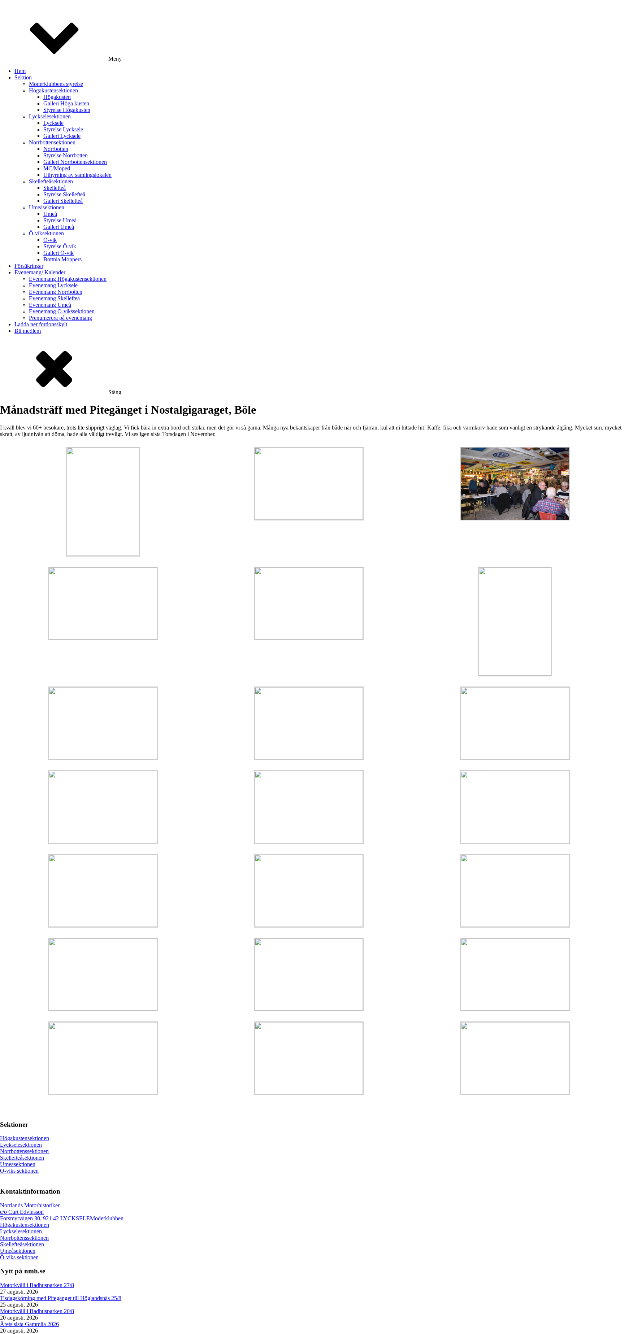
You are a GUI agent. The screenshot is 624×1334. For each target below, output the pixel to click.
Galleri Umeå (58, 227)
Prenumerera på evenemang (60, 318)
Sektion (23, 77)
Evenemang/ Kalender (39, 272)
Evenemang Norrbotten (55, 292)
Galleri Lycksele (62, 136)
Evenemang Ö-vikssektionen (62, 311)
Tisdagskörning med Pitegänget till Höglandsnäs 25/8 (60, 1298)
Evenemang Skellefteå (54, 298)
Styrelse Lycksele (63, 129)
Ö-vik (50, 240)
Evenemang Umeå (50, 305)
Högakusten (57, 97)
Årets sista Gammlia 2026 (29, 1324)
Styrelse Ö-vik (59, 246)
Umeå (50, 214)
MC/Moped (56, 168)
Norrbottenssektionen (24, 1151)
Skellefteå (54, 188)
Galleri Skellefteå (63, 201)
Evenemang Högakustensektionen (68, 279)
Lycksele (53, 123)
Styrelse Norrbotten (65, 155)
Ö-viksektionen (46, 233)
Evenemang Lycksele (53, 285)
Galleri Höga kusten (66, 103)
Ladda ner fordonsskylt (40, 324)
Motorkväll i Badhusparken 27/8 (37, 1285)
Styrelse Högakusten (66, 110)
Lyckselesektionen (50, 116)
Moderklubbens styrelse (56, 84)
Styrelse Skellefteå (64, 194)
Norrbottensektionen (52, 142)
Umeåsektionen (46, 207)
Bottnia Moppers (62, 259)
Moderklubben (107, 1218)
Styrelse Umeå (60, 220)
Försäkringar (28, 266)
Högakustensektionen (53, 90)
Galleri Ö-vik (58, 253)
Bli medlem (27, 331)
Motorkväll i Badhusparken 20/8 (37, 1311)
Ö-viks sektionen (19, 1171)
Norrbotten (55, 149)
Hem (20, 71)
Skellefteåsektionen (51, 181)
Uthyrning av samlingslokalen (77, 175)
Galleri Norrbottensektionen (75, 162)
